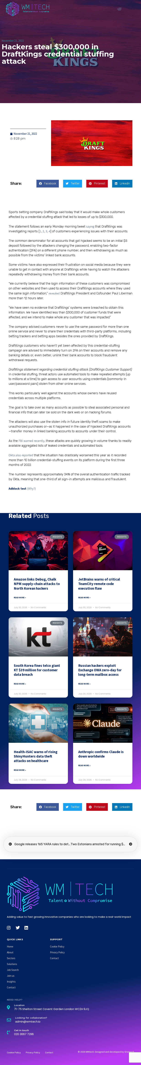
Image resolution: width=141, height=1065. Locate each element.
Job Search (13, 970)
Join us (10, 975)
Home (10, 946)
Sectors (11, 958)
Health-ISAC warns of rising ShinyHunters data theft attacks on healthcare (35, 756)
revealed (54, 293)
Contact (11, 987)
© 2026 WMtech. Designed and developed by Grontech (106, 1051)
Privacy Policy (57, 952)
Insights (11, 981)
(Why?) (31, 488)
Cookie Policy (57, 946)
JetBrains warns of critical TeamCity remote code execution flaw (99, 584)
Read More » (20, 597)
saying (90, 226)
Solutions (12, 964)
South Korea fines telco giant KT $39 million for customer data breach (37, 670)
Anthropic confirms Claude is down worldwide (101, 754)
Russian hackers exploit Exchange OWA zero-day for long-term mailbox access (100, 670)
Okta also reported (21, 455)
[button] (119, 9)
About (10, 952)
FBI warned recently (31, 441)
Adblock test (17, 488)
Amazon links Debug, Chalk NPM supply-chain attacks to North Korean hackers (37, 584)
